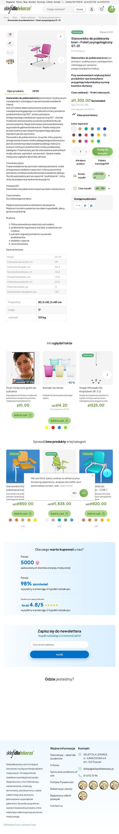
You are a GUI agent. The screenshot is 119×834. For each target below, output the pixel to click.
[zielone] (65, 427)
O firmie (49, 2)
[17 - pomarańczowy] (75, 141)
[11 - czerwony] (88, 135)
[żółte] (46, 427)
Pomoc (19, 2)
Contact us (56, 805)
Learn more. (66, 485)
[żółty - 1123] (35, 520)
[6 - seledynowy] (94, 128)
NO (74, 492)
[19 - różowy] (88, 141)
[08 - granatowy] (106, 128)
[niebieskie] (59, 427)
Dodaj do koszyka (102, 151)
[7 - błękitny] (100, 128)
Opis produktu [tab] (15, 90)
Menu (15, 17)
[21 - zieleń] (100, 141)
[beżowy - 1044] (22, 520)
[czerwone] (53, 427)
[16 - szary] (106, 135)
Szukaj (79, 9)
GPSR (35, 90)
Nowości (32, 2)
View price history (85, 114)
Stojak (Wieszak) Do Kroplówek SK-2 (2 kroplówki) (90, 391)
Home (6, 17)
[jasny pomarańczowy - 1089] (29, 520)
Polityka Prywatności (62, 782)
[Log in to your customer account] (91, 9)
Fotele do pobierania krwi (49, 17)
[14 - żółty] (100, 135)
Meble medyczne (28, 17)
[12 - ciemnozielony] (94, 135)
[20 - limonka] (94, 141)
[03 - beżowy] (81, 128)
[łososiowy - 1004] (10, 520)
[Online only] (96, 367)
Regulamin (10, 2)
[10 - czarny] (81, 135)
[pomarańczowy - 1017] (16, 520)
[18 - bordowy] (81, 141)
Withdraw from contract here (20, 824)
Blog (25, 2)
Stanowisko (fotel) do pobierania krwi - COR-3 (20, 488)
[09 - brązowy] (75, 135)
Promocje (41, 2)
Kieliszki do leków (53, 387)
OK (84, 492)
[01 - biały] (75, 128)
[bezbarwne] (71, 427)
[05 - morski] (88, 128)
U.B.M (110, 32)
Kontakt (57, 2)
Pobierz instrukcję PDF (102, 162)
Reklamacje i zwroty (61, 788)
